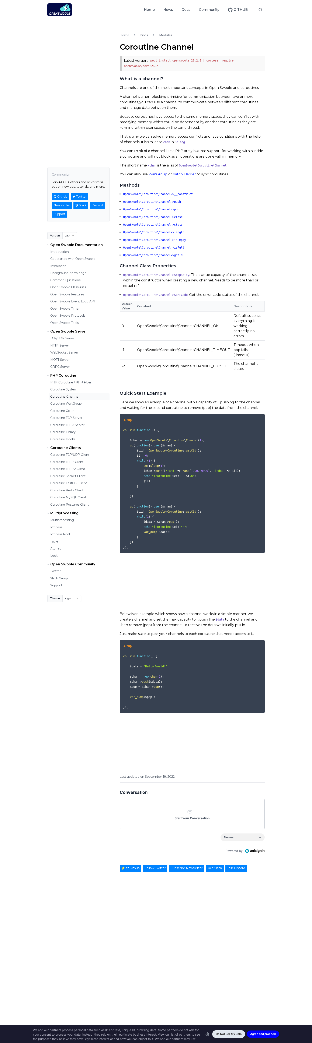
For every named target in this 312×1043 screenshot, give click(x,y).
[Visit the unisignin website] (254, 851)
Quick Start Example (143, 393)
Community (209, 10)
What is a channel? (141, 78)
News (168, 10)
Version (55, 235)
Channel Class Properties (148, 265)
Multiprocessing (64, 513)
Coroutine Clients (65, 448)
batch (178, 174)
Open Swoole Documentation (76, 245)
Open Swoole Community (72, 564)
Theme (55, 598)
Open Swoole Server (68, 331)
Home (149, 10)
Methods (130, 185)
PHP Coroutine (63, 375)
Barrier (190, 174)
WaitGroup (158, 174)
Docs (185, 10)
